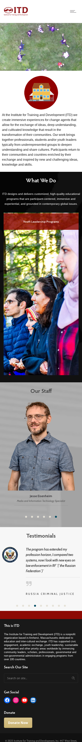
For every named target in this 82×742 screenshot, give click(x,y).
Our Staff (41, 390)
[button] (26, 517)
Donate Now (18, 717)
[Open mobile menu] (74, 11)
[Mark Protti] (41, 453)
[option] (41, 293)
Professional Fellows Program (41, 221)
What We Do (41, 180)
